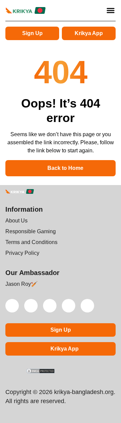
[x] (12, 305)
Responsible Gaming (30, 231)
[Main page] (25, 10)
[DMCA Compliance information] (41, 372)
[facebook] (87, 305)
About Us (16, 220)
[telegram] (49, 305)
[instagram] (68, 305)
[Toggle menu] (111, 10)
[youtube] (31, 305)
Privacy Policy (22, 253)
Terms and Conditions (31, 242)
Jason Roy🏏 (21, 284)
